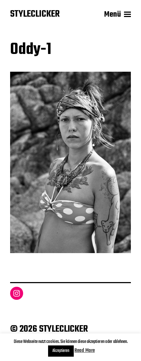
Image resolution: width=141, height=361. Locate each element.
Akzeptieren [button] (60, 351)
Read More (84, 350)
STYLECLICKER (35, 14)
